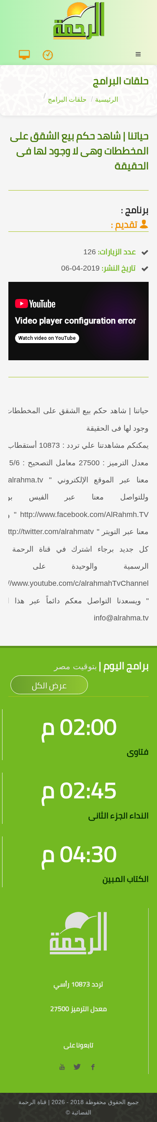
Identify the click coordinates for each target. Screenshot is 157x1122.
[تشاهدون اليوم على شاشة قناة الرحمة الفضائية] (50, 55)
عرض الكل (49, 685)
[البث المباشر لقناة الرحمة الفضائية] (27, 55)
